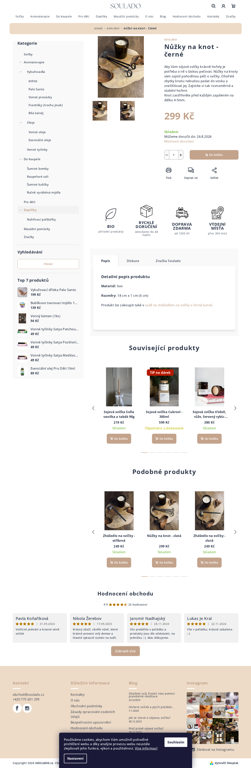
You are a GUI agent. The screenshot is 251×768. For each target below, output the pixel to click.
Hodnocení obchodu (125, 593)
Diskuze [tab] (133, 261)
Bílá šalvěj (36, 113)
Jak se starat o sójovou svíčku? (150, 717)
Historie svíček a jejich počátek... (151, 707)
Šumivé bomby (38, 169)
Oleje (31, 122)
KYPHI (33, 81)
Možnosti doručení (179, 141)
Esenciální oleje (40, 140)
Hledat (48, 264)
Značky (29, 237)
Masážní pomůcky (37, 229)
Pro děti (30, 202)
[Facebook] (17, 708)
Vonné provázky (40, 97)
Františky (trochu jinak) (46, 105)
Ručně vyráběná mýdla (44, 192)
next (235, 408)
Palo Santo (36, 89)
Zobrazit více (125, 651)
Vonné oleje (37, 132)
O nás (75, 700)
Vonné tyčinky (37, 149)
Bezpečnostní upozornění (91, 722)
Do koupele (32, 159)
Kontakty (78, 694)
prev (93, 408)
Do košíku (216, 155)
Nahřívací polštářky (41, 219)
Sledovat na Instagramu (215, 749)
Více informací (146, 748)
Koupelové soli (38, 176)
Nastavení (75, 758)
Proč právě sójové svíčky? (146, 728)
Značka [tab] (168, 261)
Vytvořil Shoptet (226, 763)
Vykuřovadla (36, 72)
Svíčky (28, 54)
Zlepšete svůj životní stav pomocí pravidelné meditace (152, 695)
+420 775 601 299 (26, 699)
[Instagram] (27, 708)
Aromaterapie (34, 62)
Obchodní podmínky (86, 706)
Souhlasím (175, 742)
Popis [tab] (105, 261)
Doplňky (30, 210)
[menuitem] (19, 16)
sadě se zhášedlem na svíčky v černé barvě (178, 305)
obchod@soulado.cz (28, 694)
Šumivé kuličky (38, 184)
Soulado (170, 39)
